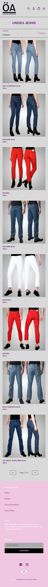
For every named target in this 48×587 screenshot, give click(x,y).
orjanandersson (20, 579)
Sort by (6, 31)
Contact (7, 499)
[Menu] (43, 8)
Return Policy (9, 511)
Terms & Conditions (12, 505)
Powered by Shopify (31, 579)
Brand (7, 493)
